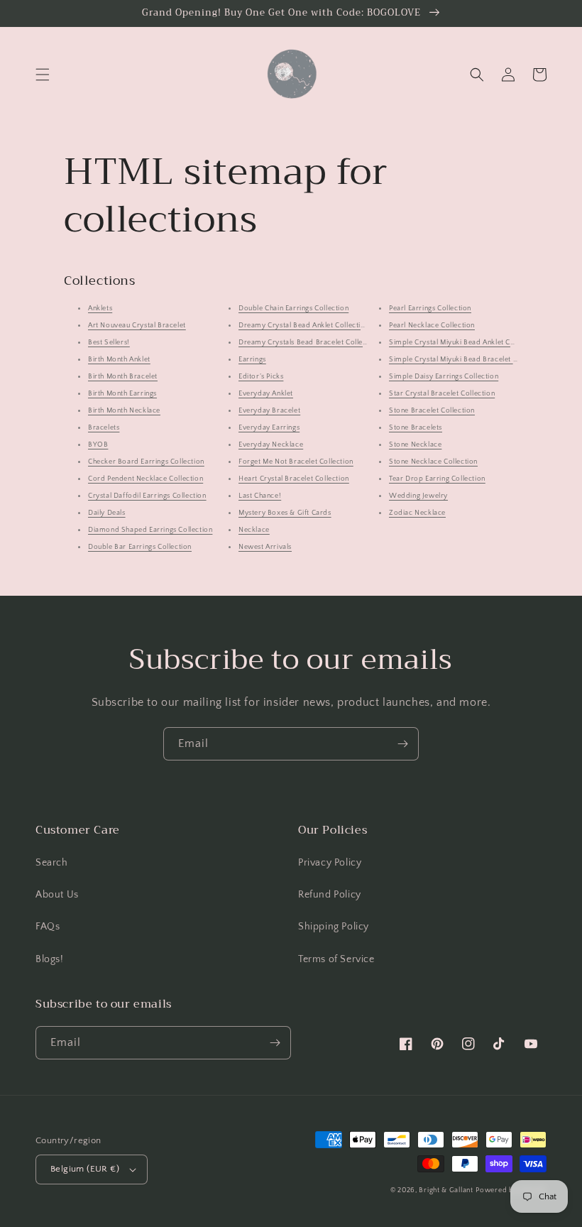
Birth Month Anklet (119, 360)
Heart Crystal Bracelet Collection (293, 479)
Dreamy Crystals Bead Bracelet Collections (310, 343)
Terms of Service (336, 959)
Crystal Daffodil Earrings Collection (147, 496)
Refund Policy (329, 894)
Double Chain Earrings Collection (293, 308)
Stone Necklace (415, 445)
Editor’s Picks (260, 377)
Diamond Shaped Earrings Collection (150, 530)
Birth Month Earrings (122, 394)
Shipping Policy (333, 926)
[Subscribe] (402, 743)
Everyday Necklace (270, 445)
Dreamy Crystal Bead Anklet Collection (303, 325)
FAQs (47, 926)
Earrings (252, 360)
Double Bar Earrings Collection (140, 547)
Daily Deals (107, 513)
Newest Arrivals (265, 547)
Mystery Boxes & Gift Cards (284, 513)
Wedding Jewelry (418, 496)
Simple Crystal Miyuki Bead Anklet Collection (464, 343)
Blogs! (49, 959)
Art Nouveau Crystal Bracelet (137, 325)
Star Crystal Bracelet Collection (442, 394)
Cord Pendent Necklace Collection (145, 479)
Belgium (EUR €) (84, 1169)
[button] (42, 74)
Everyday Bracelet (269, 411)
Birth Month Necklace (124, 411)
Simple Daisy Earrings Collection (443, 377)
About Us (57, 894)
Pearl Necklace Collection (432, 325)
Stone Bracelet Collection (432, 411)
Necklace (254, 530)
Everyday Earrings (269, 428)
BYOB (98, 445)
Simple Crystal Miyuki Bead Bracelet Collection (468, 360)
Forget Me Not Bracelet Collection (295, 462)
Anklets (100, 308)
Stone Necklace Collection (433, 462)
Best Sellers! (109, 343)
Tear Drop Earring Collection (437, 479)
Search (51, 862)
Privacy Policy (329, 862)
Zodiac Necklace (417, 513)
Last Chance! (259, 496)
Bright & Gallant (446, 1190)
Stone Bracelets (415, 428)
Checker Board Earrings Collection (146, 462)
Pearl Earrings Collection (430, 308)
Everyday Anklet (265, 394)
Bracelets (103, 428)
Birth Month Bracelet (123, 377)
